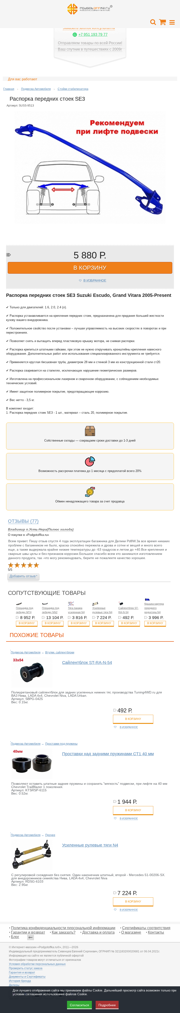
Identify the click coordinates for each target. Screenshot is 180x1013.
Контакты (156, 932)
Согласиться (79, 1005)
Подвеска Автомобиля (36, 89)
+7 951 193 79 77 (93, 35)
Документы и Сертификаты (27, 976)
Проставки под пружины (61, 743)
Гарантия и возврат (22, 972)
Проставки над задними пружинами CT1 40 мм (108, 753)
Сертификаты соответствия (146, 928)
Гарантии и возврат (28, 932)
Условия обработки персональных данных (37, 964)
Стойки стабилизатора (73, 89)
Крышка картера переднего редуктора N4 (154, 608)
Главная (8, 89)
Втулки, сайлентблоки (59, 652)
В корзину (27, 623)
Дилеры (14, 985)
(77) (23, 521)
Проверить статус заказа (25, 968)
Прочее (50, 835)
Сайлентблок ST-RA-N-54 (87, 662)
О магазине (131, 932)
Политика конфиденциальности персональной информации (63, 928)
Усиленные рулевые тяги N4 (90, 845)
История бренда (20, 981)
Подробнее (107, 1005)
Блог (15, 937)
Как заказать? (63, 932)
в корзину (89, 267)
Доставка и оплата (98, 932)
